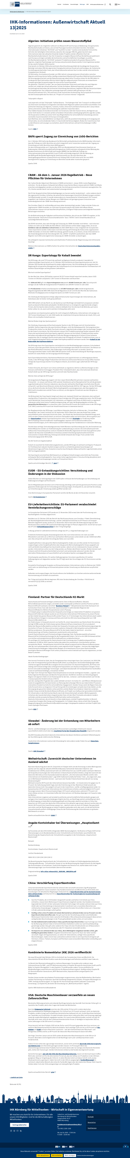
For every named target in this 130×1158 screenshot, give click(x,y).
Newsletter (92, 1122)
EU (39, 497)
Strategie (76, 418)
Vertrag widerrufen (19, 1125)
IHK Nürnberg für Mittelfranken (17, 11)
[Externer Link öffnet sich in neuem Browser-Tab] (52, 463)
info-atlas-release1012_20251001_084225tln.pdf (58, 871)
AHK (38, 751)
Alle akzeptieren (43, 1155)
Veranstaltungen (74, 4)
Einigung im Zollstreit (42, 1009)
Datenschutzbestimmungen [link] (85, 1156)
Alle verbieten (57, 1155)
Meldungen (82, 4)
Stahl (39, 1029)
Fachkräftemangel (87, 1060)
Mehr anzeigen (70, 1155)
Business (62, 606)
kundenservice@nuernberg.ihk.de (69, 1125)
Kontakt (59, 4)
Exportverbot (36, 418)
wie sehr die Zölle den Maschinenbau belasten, (60, 1054)
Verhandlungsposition (45, 527)
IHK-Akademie (96, 4)
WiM (88, 4)
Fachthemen (66, 4)
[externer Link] (30, 735)
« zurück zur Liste (16, 1077)
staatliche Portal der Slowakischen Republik (70, 731)
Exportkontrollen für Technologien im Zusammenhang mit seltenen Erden (64, 895)
